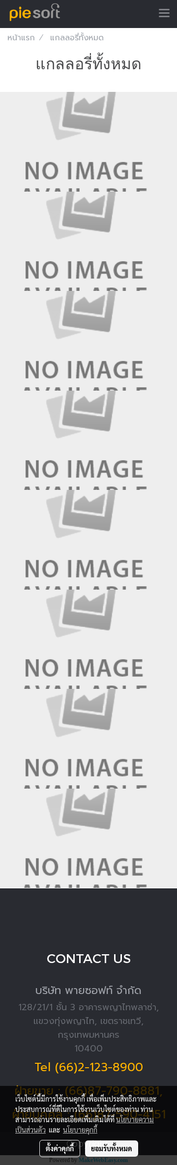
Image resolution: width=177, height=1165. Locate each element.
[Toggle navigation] (164, 14)
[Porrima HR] (88, 838)
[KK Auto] (88, 540)
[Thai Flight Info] (88, 241)
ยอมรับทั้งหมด (111, 1148)
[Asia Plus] (88, 739)
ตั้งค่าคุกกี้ (60, 1148)
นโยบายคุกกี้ (80, 1129)
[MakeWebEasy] (88, 639)
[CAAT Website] (88, 142)
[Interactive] (88, 440)
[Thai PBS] (88, 341)
